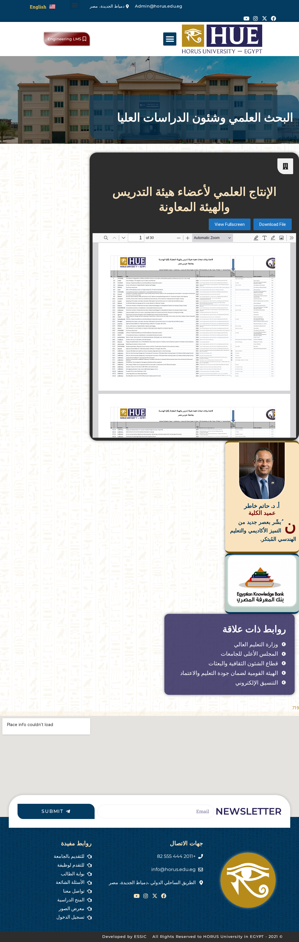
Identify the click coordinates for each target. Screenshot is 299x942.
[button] (75, 5)
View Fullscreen (230, 224)
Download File (272, 224)
